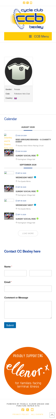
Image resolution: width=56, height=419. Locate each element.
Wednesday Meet (24, 177)
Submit (10, 325)
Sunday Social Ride (26, 155)
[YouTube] (31, 3)
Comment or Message (16, 297)
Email (8, 282)
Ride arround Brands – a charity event (33, 140)
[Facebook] (24, 3)
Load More (28, 233)
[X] (28, 3)
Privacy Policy (21, 414)
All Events (37, 414)
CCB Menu (41, 36)
